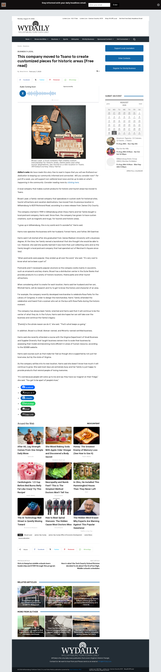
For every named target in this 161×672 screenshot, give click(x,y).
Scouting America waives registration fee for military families (58, 603)
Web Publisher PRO (75, 669)
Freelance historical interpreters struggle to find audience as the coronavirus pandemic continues (31, 631)
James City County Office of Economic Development (65, 535)
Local (30, 52)
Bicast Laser (28, 535)
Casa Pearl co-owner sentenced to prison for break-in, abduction (31, 603)
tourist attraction (24, 538)
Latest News (88, 535)
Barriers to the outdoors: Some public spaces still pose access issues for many (86, 632)
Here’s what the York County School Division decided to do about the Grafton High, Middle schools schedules (80, 565)
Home (20, 46)
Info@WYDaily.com (104, 661)
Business (26, 46)
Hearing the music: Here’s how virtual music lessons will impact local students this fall (58, 631)
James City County (40, 535)
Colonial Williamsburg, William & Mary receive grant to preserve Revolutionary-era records (86, 602)
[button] (134, 39)
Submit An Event (113, 96)
